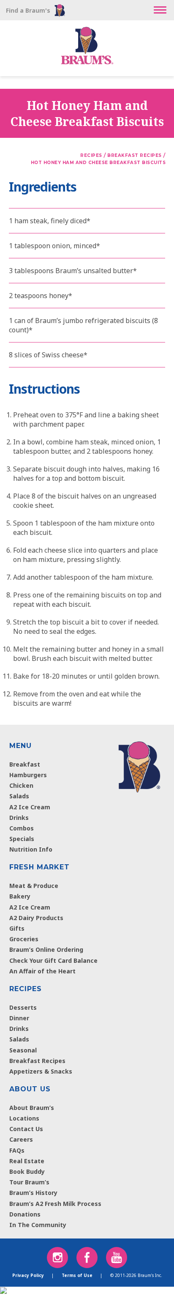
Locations (24, 1118)
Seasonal (23, 1050)
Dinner (19, 1018)
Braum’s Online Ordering (46, 949)
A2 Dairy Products (36, 918)
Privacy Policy (28, 1275)
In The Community (37, 1225)
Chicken (21, 785)
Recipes (25, 989)
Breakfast (24, 764)
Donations (25, 1214)
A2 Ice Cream (29, 807)
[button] (160, 10)
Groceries (23, 939)
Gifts (16, 928)
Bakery (19, 896)
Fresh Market (39, 867)
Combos (21, 828)
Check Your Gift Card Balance (53, 960)
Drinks (19, 818)
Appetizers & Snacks (40, 1071)
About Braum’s (31, 1108)
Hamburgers (28, 775)
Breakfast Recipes (37, 1061)
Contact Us (26, 1129)
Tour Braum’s (29, 1182)
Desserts (23, 1007)
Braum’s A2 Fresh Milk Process (55, 1204)
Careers (21, 1139)
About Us (30, 1089)
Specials (21, 839)
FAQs (16, 1150)
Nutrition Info (30, 849)
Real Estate (26, 1161)
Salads (19, 796)
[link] (139, 765)
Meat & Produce (33, 886)
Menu (20, 746)
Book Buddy (27, 1171)
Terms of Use (77, 1275)
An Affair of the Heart (42, 971)
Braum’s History (33, 1193)
